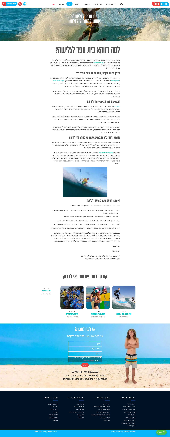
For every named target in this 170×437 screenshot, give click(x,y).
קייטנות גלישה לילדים (72, 314)
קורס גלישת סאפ (58, 81)
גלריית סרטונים (53, 415)
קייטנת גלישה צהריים (129, 407)
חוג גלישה (117, 106)
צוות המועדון (54, 407)
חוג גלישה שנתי (46, 291)
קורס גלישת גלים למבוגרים (102, 407)
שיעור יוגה (107, 420)
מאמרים (55, 412)
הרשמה (61, 4)
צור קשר (55, 420)
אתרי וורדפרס (38, 432)
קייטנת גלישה (131, 404)
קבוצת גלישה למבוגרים (106, 153)
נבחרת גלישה (54, 409)
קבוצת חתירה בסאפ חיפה (98, 314)
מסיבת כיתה (80, 409)
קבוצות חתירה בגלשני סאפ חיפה (100, 415)
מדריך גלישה (115, 81)
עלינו (121, 4)
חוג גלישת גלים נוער (129, 412)
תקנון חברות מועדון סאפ (128, 423)
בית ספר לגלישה (99, 63)
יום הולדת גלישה (79, 407)
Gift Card (81, 418)
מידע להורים (131, 415)
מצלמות (78, 4)
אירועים (87, 4)
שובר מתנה (80, 415)
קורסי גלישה (98, 4)
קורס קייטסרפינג (105, 418)
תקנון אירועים (131, 426)
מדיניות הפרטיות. (89, 360)
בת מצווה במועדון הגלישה (76, 412)
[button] (24, 4)
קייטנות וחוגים (111, 4)
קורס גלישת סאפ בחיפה (103, 412)
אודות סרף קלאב (53, 404)
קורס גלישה (106, 404)
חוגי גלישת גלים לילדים (128, 409)
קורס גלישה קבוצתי (104, 409)
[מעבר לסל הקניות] (20, 4)
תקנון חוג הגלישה (130, 418)
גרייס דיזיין (50, 432)
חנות (69, 4)
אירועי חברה (80, 404)
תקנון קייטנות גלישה (129, 420)
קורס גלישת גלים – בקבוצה (123, 314)
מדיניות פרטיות (53, 418)
